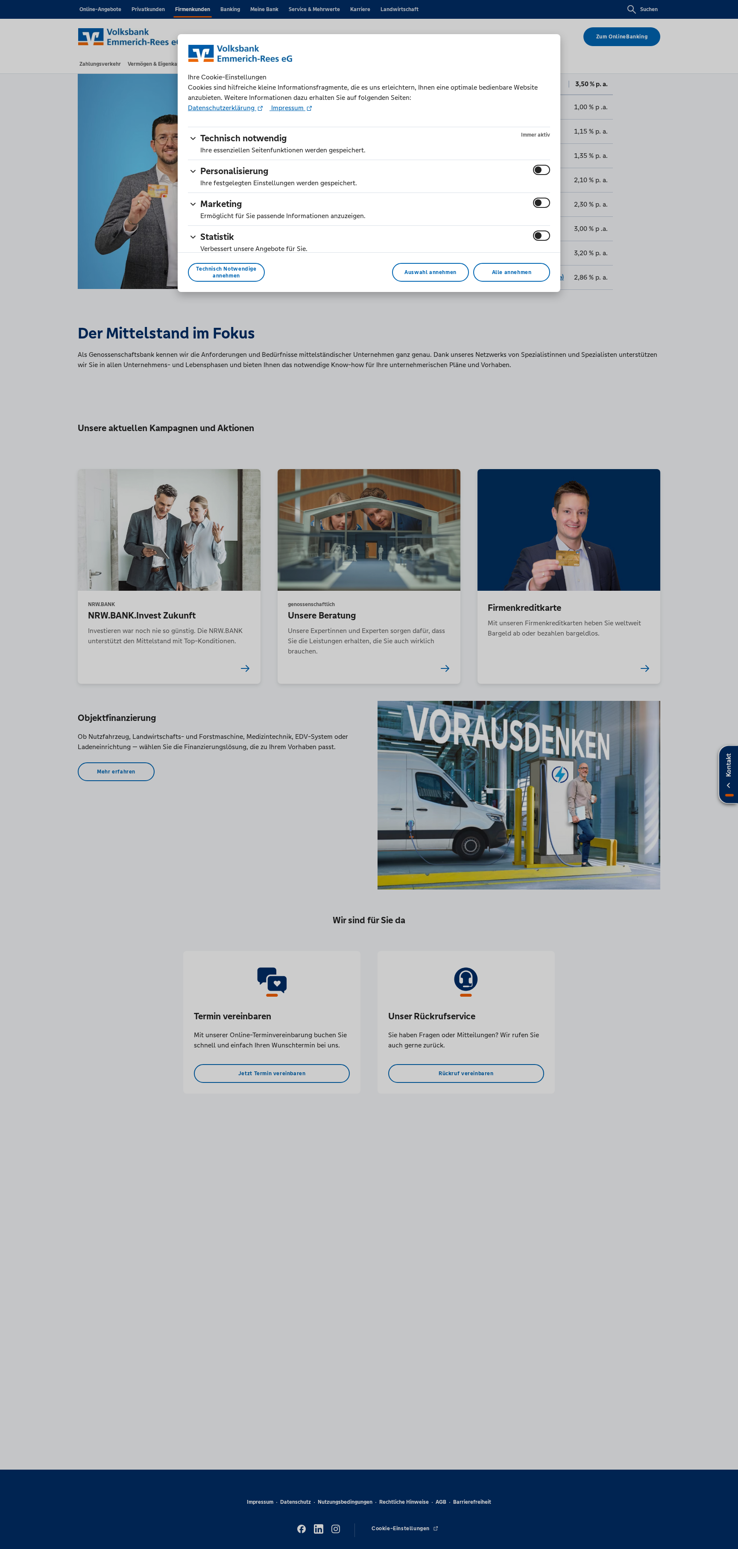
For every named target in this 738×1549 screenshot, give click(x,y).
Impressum (287, 108)
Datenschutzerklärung (222, 108)
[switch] (541, 170)
